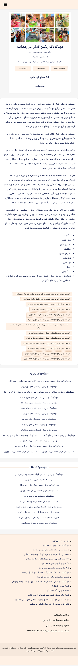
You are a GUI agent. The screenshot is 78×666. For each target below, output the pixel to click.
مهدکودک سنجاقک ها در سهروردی (39, 496)
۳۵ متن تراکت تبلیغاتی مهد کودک (53, 567)
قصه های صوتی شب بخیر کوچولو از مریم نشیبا (48, 594)
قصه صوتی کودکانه (60, 585)
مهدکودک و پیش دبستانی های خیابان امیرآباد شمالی (39, 446)
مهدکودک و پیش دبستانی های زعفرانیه (39, 424)
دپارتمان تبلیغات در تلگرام (57, 625)
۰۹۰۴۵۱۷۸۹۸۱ (59, 68)
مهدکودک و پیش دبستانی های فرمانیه (39, 419)
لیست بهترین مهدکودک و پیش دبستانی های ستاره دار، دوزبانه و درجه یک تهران (39, 326)
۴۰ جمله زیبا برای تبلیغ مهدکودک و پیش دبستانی (47, 558)
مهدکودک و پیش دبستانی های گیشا (59, 435)
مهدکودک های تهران (60, 540)
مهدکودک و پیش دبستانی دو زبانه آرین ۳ (39, 501)
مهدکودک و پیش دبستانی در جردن (58, 451)
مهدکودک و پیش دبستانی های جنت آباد (39, 402)
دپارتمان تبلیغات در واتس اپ (56, 620)
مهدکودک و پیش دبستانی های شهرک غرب (39, 397)
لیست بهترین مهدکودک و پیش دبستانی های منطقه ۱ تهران (47, 358)
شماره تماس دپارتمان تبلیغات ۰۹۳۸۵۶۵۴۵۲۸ (48, 630)
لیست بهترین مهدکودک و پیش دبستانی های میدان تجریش (46, 343)
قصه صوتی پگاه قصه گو (58, 590)
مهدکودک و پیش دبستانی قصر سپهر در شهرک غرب (39, 506)
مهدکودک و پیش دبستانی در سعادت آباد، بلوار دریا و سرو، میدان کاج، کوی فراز (39, 391)
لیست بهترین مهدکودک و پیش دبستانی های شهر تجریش (47, 353)
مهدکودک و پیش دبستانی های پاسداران (39, 408)
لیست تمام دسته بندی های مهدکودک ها (51, 549)
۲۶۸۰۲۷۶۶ (41, 68)
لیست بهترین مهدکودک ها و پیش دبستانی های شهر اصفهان (42, 599)
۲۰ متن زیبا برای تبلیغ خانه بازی (55, 563)
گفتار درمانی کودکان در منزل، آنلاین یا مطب (49, 604)
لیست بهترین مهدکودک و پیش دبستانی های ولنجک (49, 348)
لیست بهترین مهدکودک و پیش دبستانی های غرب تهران (48, 338)
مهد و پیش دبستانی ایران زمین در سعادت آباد (39, 512)
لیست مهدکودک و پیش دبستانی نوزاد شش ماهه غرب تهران (46, 299)
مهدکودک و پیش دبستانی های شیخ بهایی (39, 440)
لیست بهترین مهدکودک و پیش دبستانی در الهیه (51, 309)
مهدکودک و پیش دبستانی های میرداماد (39, 429)
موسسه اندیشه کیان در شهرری (39, 479)
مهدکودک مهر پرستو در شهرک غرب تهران (39, 523)
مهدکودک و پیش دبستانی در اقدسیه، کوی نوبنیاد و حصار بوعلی (40, 581)
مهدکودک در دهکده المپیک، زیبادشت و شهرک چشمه (45, 572)
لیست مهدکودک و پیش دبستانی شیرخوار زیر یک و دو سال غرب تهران (42, 294)
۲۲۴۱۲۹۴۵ (23, 68)
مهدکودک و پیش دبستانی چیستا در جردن (39, 490)
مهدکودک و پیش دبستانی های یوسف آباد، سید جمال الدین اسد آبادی (39, 381)
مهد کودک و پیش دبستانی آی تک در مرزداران (39, 485)
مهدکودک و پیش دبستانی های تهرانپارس (39, 386)
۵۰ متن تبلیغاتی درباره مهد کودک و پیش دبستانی (46, 554)
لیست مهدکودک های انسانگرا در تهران (52, 576)
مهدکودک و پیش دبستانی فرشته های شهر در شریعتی (39, 474)
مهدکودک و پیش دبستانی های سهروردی (39, 413)
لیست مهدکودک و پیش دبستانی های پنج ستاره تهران (49, 304)
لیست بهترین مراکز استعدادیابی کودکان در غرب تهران (49, 314)
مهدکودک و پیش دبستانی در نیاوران (20, 451)
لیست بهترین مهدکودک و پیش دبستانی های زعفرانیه (49, 319)
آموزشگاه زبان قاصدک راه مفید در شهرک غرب (39, 517)
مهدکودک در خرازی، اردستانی (56, 545)
